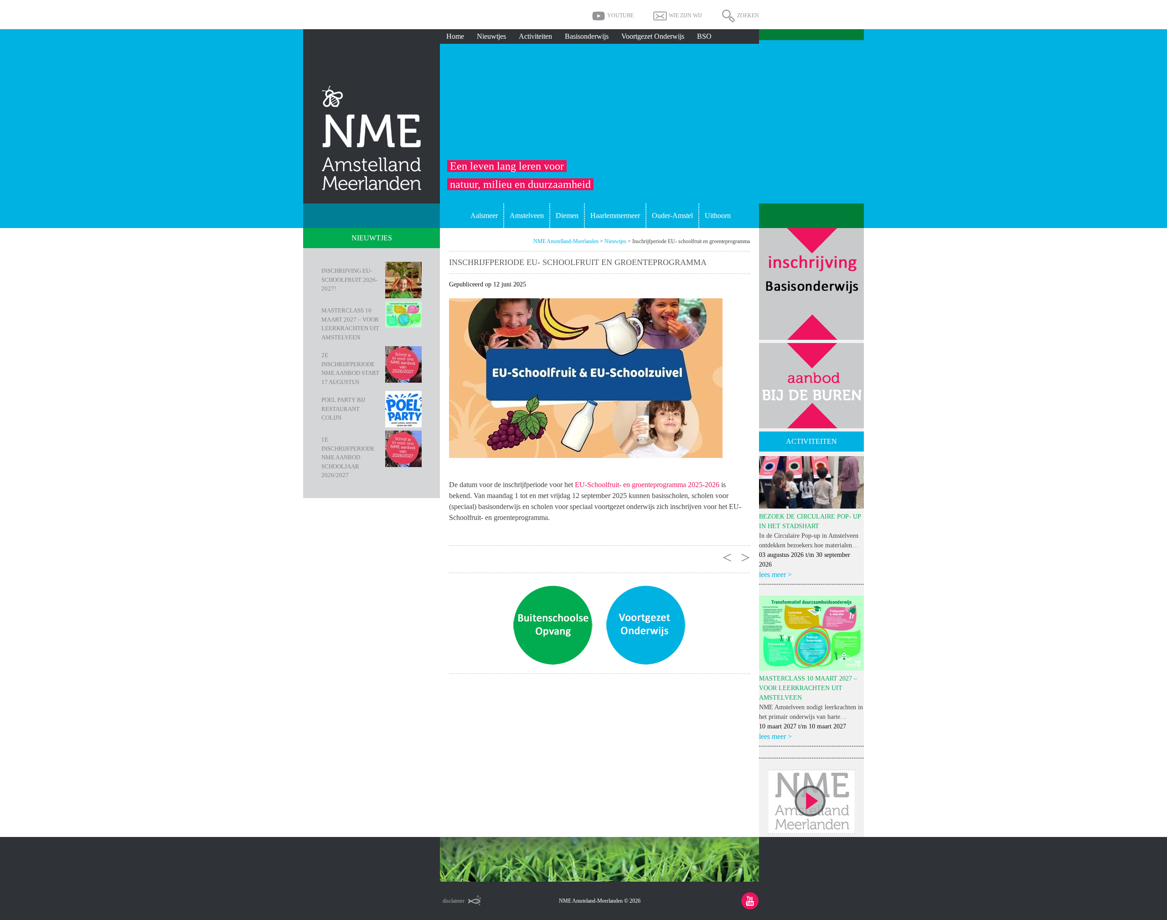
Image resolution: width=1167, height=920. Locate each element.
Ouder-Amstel (672, 215)
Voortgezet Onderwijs (652, 36)
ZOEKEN (748, 15)
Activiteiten (535, 36)
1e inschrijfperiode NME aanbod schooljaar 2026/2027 (348, 457)
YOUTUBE (620, 15)
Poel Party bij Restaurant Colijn (343, 408)
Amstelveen (527, 215)
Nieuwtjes (491, 36)
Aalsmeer (484, 215)
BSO (704, 36)
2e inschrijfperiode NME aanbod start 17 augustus (350, 368)
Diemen (567, 215)
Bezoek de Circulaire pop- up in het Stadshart (810, 521)
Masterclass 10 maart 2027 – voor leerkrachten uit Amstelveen (350, 324)
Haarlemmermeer (615, 215)
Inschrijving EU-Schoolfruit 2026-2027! (349, 279)
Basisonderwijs (587, 36)
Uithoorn (718, 215)
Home (455, 36)
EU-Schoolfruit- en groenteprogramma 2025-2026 (647, 485)
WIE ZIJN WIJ (685, 15)
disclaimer (454, 901)
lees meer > (775, 574)
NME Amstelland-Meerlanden (566, 241)
